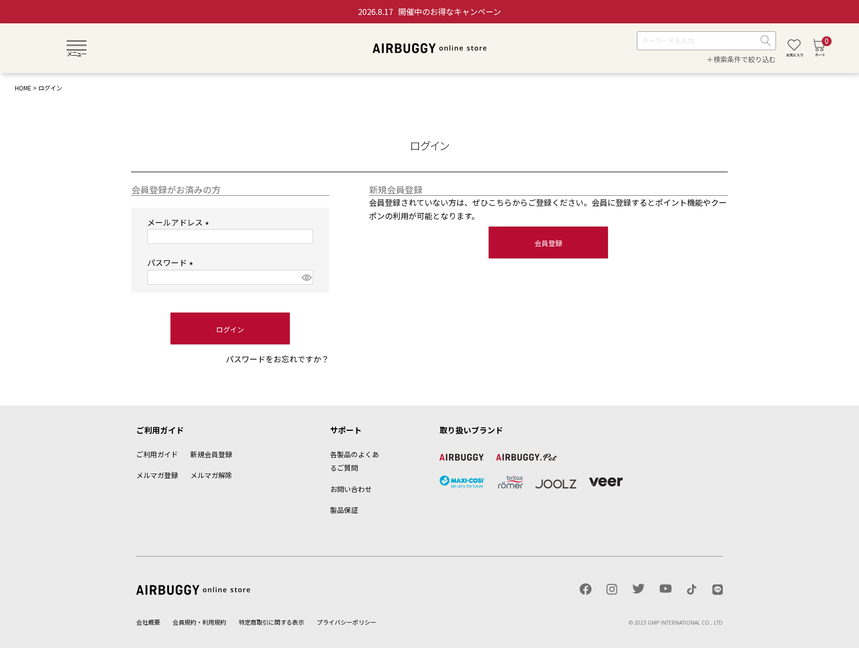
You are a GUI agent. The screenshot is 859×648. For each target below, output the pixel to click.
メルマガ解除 (211, 475)
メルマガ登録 (157, 475)
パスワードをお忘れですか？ (277, 359)
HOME (23, 87)
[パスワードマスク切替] (306, 277)
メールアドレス (180, 222)
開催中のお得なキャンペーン (429, 11)
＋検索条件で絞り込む (741, 59)
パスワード (172, 262)
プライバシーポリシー (346, 622)
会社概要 (148, 622)
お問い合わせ (351, 489)
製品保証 (344, 510)
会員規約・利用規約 (199, 622)
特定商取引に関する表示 (271, 622)
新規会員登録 (211, 454)
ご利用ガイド (157, 454)
